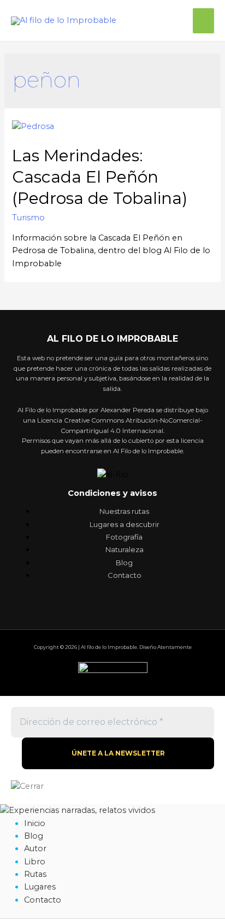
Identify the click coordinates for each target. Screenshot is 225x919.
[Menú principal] (203, 20)
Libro (34, 862)
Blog (33, 836)
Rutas (35, 874)
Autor (35, 848)
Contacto (42, 900)
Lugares (40, 887)
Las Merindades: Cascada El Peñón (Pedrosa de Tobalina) (99, 176)
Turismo (28, 218)
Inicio (34, 823)
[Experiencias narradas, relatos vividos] (77, 810)
